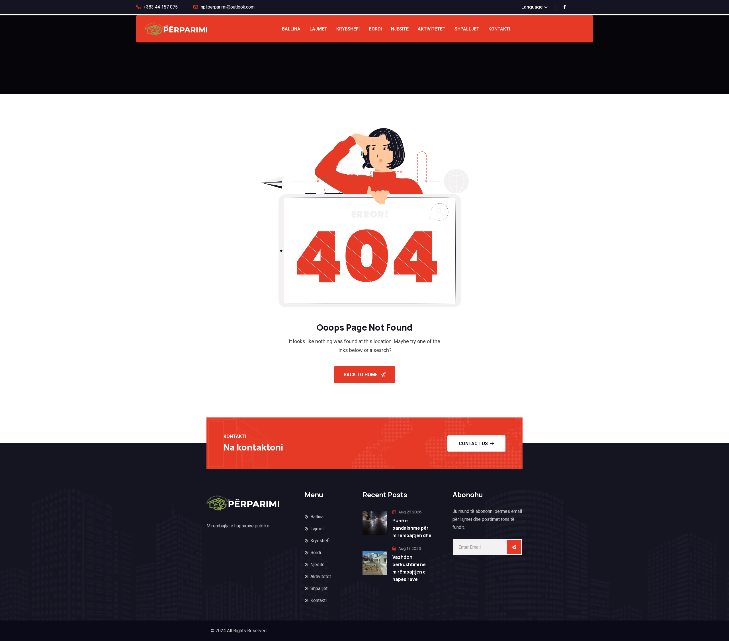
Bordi (375, 29)
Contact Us (473, 443)
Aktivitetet (431, 29)
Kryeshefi (348, 29)
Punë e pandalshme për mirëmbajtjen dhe (411, 527)
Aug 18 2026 (409, 548)
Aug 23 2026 (410, 512)
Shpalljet (466, 29)
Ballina (291, 29)
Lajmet (318, 29)
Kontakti (499, 29)
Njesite (400, 29)
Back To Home (361, 374)
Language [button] (531, 7)
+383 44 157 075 (161, 7)
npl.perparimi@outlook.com (228, 7)
